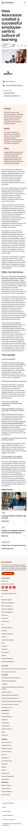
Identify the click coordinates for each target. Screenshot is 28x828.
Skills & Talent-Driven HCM (9, 672)
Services (4, 655)
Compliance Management (9, 681)
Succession (5, 618)
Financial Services (7, 716)
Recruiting (4, 615)
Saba (3, 643)
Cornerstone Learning (16, 278)
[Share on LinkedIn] (22, 45)
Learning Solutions (7, 627)
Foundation (5, 758)
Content (4, 637)
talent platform (21, 365)
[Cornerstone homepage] (14, 562)
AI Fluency (4, 684)
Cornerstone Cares (7, 761)
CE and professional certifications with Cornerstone (12, 403)
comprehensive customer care (12, 327)
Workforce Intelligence (8, 603)
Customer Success (7, 748)
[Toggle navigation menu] (24, 3)
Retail (3, 732)
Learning (4, 631)
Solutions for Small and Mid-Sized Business (14, 669)
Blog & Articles (6, 795)
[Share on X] (25, 45)
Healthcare (5, 720)
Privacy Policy (6, 811)
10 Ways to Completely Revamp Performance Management (11, 527)
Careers (4, 767)
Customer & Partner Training (10, 704)
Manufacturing (6, 726)
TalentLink (4, 649)
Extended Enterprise (7, 634)
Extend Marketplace (7, 661)
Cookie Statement (7, 815)
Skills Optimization (7, 606)
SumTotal (4, 646)
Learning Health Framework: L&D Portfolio (12, 492)
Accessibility (5, 779)
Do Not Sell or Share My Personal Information (11, 824)
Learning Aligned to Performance (11, 678)
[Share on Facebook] (18, 45)
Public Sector (5, 713)
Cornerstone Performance (10, 280)
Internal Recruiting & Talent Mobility (12, 701)
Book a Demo (8, 573)
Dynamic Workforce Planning (10, 695)
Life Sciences (5, 723)
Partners (4, 770)
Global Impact (6, 773)
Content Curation (6, 692)
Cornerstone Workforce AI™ (9, 593)
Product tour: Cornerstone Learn (12, 541)
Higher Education (6, 729)
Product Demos (6, 788)
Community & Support (8, 584)
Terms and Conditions (8, 819)
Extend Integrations (7, 658)
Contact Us (5, 581)
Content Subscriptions (8, 640)
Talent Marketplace (7, 612)
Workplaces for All (7, 707)
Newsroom (5, 764)
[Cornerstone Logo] (8, 3)
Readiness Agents (7, 600)
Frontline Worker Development (10, 698)
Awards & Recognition (8, 776)
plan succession (7, 469)
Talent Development (7, 609)
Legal (4, 807)
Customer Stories (6, 751)
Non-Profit (4, 735)
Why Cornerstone (6, 742)
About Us (4, 755)
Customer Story (5, 45)
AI (2, 597)
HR (2, 624)
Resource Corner (6, 785)
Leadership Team (6, 745)
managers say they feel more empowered (14, 422)
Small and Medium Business (14, 85)
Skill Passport (5, 652)
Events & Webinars (7, 791)
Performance (5, 621)
